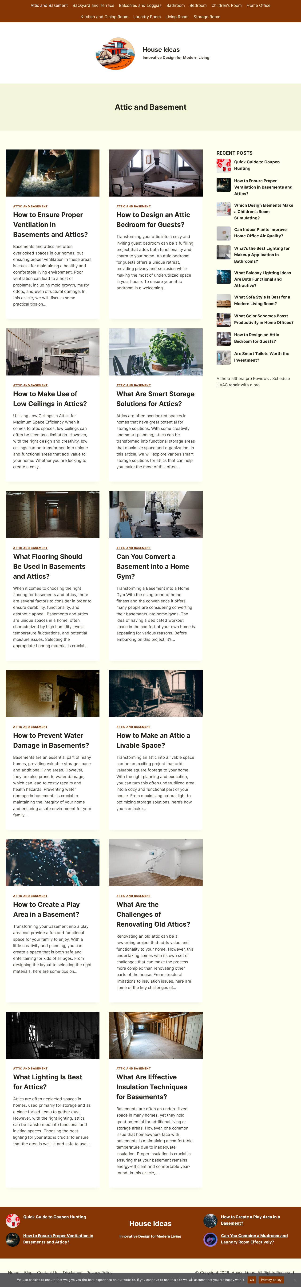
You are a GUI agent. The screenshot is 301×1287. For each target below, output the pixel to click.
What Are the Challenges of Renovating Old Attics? (153, 914)
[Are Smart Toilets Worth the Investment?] (224, 358)
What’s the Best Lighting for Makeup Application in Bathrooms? (262, 254)
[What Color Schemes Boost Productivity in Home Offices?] (224, 320)
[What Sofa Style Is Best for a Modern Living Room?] (224, 301)
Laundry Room (147, 16)
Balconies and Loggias (140, 5)
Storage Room (207, 16)
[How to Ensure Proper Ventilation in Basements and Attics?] (224, 185)
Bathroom (175, 5)
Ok (252, 1280)
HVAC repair (228, 385)
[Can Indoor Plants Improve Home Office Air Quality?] (224, 233)
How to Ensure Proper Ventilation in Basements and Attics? (50, 224)
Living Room (177, 16)
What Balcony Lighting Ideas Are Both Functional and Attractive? (262, 279)
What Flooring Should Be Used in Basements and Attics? (49, 566)
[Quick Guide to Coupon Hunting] (224, 166)
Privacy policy (271, 1280)
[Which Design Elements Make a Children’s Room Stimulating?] (224, 209)
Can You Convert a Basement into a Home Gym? (152, 566)
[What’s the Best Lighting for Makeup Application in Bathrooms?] (224, 252)
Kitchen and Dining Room (104, 16)
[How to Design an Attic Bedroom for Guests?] (224, 339)
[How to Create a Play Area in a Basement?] (210, 1221)
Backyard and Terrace (93, 5)
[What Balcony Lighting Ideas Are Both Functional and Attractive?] (224, 277)
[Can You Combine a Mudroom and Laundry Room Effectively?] (210, 1240)
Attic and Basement (49, 5)
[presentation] (52, 172)
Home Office (258, 5)
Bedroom (198, 5)
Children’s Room (226, 5)
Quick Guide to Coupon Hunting (54, 1216)
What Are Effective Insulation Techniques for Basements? (151, 1087)
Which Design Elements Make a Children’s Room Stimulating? (263, 211)
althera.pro (241, 378)
